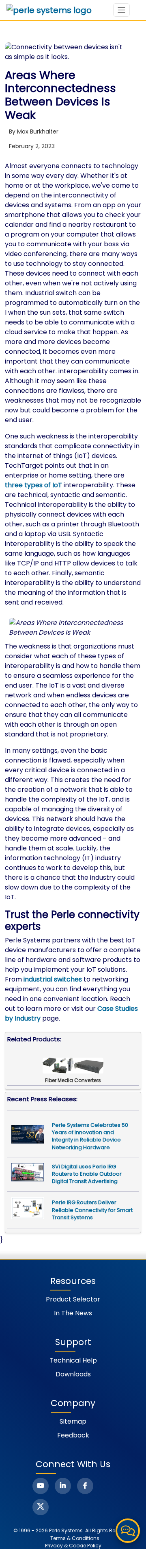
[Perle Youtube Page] (40, 1486)
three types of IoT (33, 485)
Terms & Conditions (74, 1538)
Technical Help (73, 1360)
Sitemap (73, 1421)
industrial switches (53, 979)
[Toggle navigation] (121, 10)
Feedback (73, 1435)
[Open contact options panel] (128, 1530)
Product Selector (73, 1299)
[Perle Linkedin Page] (63, 1486)
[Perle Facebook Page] (85, 1486)
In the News (73, 1313)
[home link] (49, 10)
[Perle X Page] (40, 1507)
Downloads (73, 1374)
